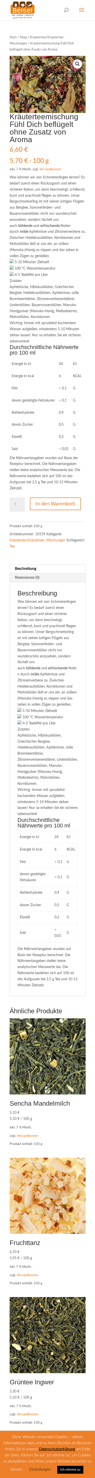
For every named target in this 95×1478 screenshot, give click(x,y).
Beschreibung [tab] (25, 569)
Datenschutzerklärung (57, 1449)
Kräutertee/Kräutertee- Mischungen (37, 540)
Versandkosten (50, 169)
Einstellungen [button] (40, 1469)
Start (13, 37)
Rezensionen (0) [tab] (27, 577)
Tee (12, 546)
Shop (23, 37)
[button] (77, 64)
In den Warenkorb (55, 503)
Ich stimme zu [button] (70, 1469)
